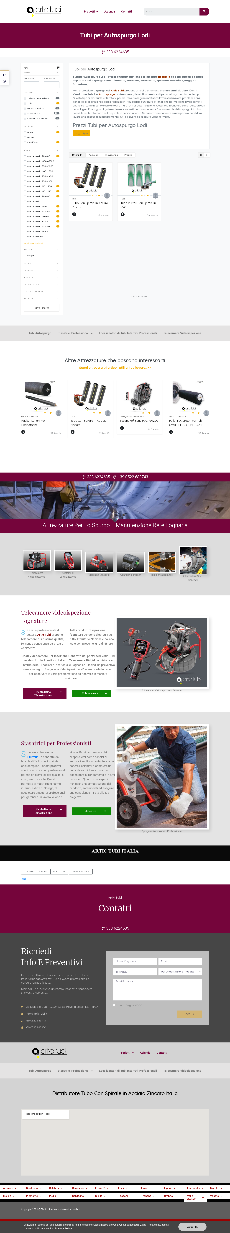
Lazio (144, 1188)
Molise (7, 1195)
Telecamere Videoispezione (39, 98)
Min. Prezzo (29, 78)
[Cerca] (204, 12)
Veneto (214, 1195)
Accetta (192, 1227)
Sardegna (78, 1195)
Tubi (29, 103)
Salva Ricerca (41, 307)
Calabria (54, 1188)
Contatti (126, 11)
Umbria (168, 1195)
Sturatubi (33, 757)
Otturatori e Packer (38, 118)
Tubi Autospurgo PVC (35, 871)
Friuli (121, 1188)
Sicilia (98, 1195)
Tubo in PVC (59, 871)
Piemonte (32, 1195)
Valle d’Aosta (191, 1197)
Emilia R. (100, 1188)
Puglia (52, 1195)
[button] (44, 694)
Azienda (109, 11)
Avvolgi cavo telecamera (132, 416)
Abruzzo (8, 1188)
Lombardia (193, 1188)
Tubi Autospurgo (40, 333)
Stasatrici (32, 113)
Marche (214, 1188)
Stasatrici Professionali (73, 333)
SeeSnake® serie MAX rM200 (139, 420)
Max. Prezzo (49, 78)
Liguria (168, 1188)
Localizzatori (34, 108)
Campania (78, 1188)
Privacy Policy (63, 1228)
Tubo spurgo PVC (80, 871)
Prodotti (89, 11)
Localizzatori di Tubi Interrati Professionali (128, 333)
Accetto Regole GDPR (129, 1005)
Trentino (146, 1195)
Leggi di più (81, 133)
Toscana (123, 1195)
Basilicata (32, 1188)
